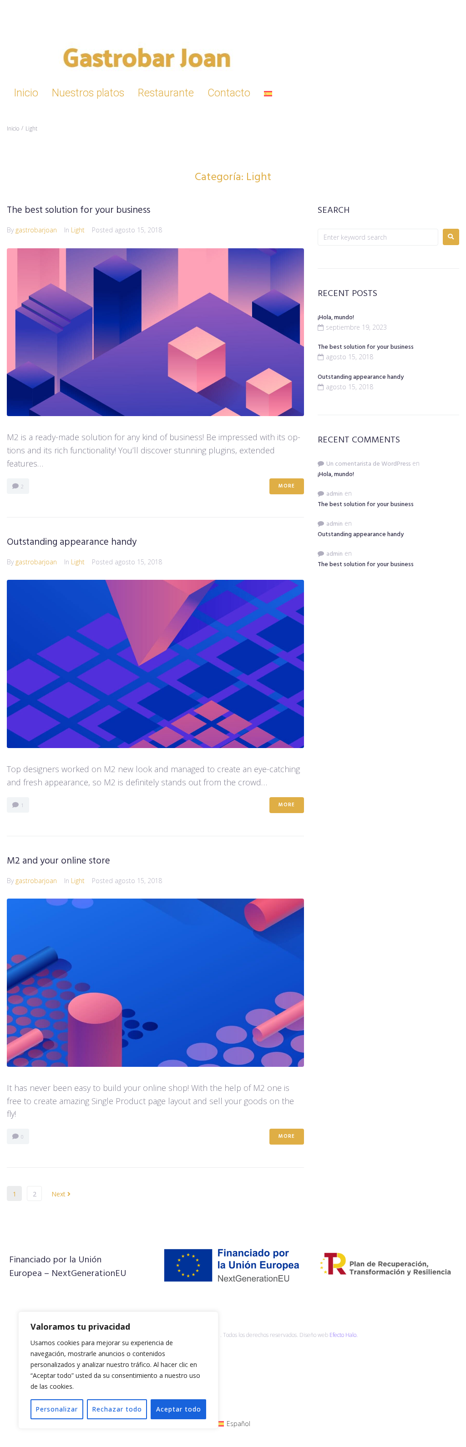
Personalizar (56, 1409)
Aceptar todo (178, 1409)
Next (59, 1194)
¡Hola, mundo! (336, 317)
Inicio (13, 128)
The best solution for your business (78, 210)
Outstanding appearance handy (72, 542)
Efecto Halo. (343, 1335)
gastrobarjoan (36, 230)
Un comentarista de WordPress (368, 464)
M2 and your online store (58, 861)
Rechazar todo (117, 1409)
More (287, 486)
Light (78, 230)
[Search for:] (378, 237)
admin (334, 494)
